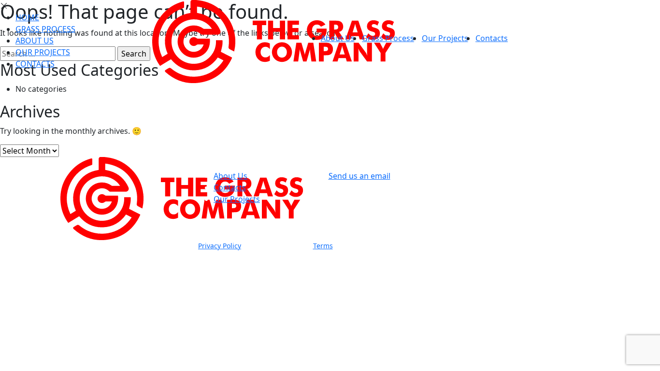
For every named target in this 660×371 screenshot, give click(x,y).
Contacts (491, 38)
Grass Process (388, 38)
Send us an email (359, 176)
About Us (338, 38)
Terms (323, 245)
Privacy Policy (219, 245)
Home (27, 17)
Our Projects (445, 38)
